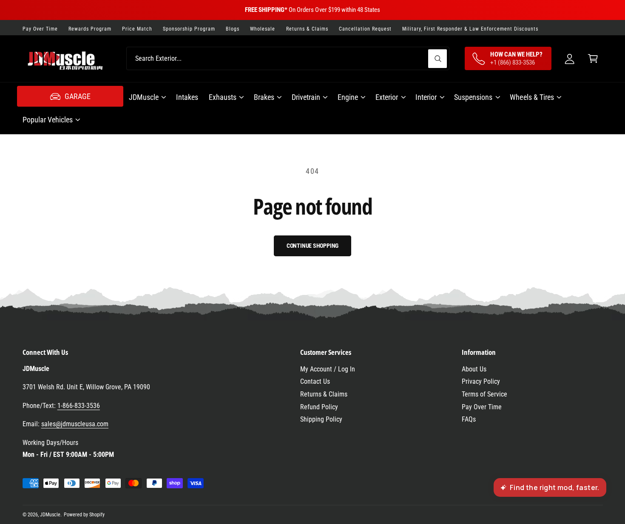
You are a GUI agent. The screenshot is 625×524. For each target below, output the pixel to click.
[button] (593, 58)
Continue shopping (313, 245)
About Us (474, 369)
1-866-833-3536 (78, 406)
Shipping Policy (321, 419)
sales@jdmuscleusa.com (74, 424)
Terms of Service (484, 394)
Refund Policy (319, 407)
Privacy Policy (481, 381)
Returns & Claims (323, 394)
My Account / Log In (327, 369)
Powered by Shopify (84, 515)
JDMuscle (50, 515)
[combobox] (287, 58)
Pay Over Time (482, 407)
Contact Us (315, 381)
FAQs (469, 419)
